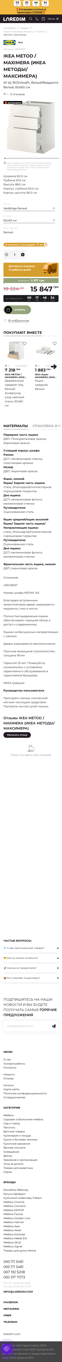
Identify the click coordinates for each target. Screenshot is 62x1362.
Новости (9, 1074)
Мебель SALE (12, 1242)
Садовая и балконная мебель (23, 1119)
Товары (24, 28)
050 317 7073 (14, 1277)
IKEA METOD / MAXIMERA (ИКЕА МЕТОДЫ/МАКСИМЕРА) (15, 376)
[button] (54, 367)
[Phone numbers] (37, 19)
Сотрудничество (14, 1097)
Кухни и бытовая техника (18, 31)
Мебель (8, 1115)
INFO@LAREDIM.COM (18, 1291)
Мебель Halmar (13, 1222)
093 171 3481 (13, 1262)
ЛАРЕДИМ (9, 28)
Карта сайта (11, 1089)
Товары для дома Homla (19, 1250)
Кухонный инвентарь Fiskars (22, 1197)
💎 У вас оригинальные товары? (24, 948)
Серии (7, 1172)
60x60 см (10, 220)
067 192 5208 (14, 1272)
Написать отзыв (17, 734)
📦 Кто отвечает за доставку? (21, 977)
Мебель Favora (13, 1214)
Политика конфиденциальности (25, 1093)
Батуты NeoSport (14, 1194)
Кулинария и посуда (17, 1135)
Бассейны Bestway (15, 1189)
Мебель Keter (12, 1230)
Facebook (10, 1302)
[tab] (31, 948)
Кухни (40, 31)
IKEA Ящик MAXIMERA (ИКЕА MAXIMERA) (45, 376)
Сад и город (11, 1123)
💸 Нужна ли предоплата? (20, 968)
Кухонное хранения (16, 1143)
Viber (7, 1315)
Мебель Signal (12, 1246)
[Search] (31, 19)
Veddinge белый (15, 208)
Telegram (10, 1321)
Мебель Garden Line (16, 1218)
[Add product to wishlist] (24, 343)
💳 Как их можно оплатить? (20, 958)
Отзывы (8, 1078)
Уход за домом (13, 1163)
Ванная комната (14, 1147)
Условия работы (14, 1063)
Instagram (11, 1308)
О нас (7, 1059)
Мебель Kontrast (14, 1234)
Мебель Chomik (13, 1202)
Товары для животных (18, 1168)
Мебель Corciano (14, 1206)
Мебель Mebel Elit (15, 1238)
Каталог (8, 1085)
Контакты (9, 1067)
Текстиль (9, 1127)
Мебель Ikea (11, 1226)
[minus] (6, 254)
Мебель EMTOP (13, 1210)
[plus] (22, 254)
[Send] (54, 1026)
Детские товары (14, 1131)
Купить (19, 309)
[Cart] (43, 19)
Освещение (11, 1151)
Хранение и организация (20, 1159)
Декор (7, 1155)
